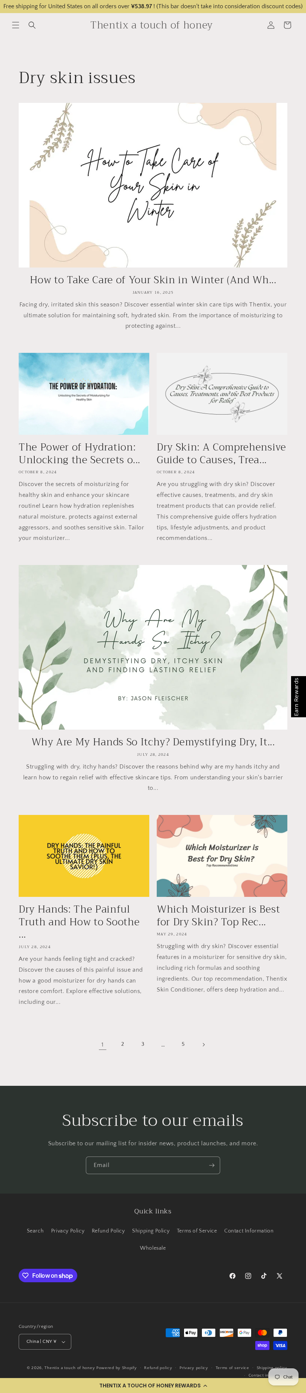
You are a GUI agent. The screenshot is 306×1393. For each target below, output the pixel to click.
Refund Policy (108, 1231)
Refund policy (158, 1368)
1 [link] (103, 1044)
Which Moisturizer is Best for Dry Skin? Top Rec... (218, 915)
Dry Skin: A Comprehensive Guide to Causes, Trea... (221, 453)
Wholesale (153, 1248)
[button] (153, 1385)
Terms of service (232, 1368)
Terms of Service (197, 1231)
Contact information (268, 1375)
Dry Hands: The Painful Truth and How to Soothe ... (79, 922)
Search (35, 1231)
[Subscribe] (211, 1165)
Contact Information (249, 1231)
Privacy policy (193, 1368)
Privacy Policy (67, 1231)
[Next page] (203, 1044)
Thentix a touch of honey (69, 1368)
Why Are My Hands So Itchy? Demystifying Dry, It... (153, 742)
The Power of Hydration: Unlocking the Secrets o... (79, 453)
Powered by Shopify (116, 1368)
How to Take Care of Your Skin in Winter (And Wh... (153, 280)
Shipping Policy (150, 1231)
